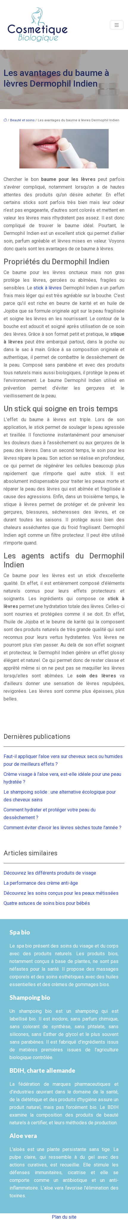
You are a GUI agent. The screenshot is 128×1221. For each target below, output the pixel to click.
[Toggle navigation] (117, 25)
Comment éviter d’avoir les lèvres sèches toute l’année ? (62, 827)
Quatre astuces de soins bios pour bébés (47, 903)
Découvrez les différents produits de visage (50, 873)
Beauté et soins (22, 120)
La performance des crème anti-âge (41, 883)
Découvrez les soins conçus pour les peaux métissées (61, 893)
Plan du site (64, 1217)
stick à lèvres (47, 288)
